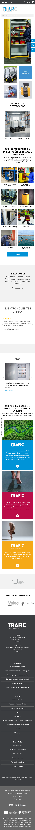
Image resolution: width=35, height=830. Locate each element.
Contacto (17, 729)
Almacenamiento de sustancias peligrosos (17, 671)
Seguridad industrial (18, 683)
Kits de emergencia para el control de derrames (17, 720)
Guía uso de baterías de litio (17, 704)
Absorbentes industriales (17, 666)
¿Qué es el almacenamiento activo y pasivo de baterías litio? (17, 385)
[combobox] (19, 15)
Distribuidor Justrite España (17, 749)
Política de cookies (17, 766)
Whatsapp (17, 733)
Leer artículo (9, 391)
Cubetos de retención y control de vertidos (17, 679)
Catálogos (17, 716)
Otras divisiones (17, 754)
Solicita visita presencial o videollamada (17, 724)
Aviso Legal (17, 799)
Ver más (17, 254)
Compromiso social (17, 758)
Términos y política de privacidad (17, 793)
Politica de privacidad (17, 762)
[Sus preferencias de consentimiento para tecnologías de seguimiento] (2, 427)
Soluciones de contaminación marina (17, 687)
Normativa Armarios (17, 708)
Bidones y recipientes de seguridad (17, 675)
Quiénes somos (17, 745)
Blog (17, 359)
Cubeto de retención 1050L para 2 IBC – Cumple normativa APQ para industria (17, 139)
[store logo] (10, 11)
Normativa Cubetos (17, 700)
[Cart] (33, 2)
